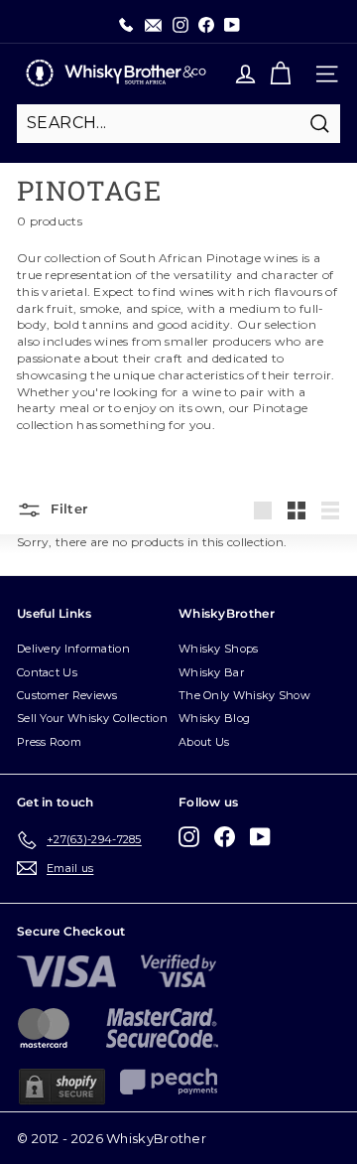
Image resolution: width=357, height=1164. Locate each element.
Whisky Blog (214, 718)
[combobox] (178, 123)
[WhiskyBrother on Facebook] (224, 836)
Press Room (49, 742)
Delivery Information (73, 648)
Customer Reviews (67, 695)
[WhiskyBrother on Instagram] (188, 836)
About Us (203, 742)
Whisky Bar (211, 672)
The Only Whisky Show (244, 695)
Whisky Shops (218, 648)
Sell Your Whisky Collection (92, 718)
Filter (67, 508)
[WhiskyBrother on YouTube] (260, 836)
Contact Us (47, 672)
